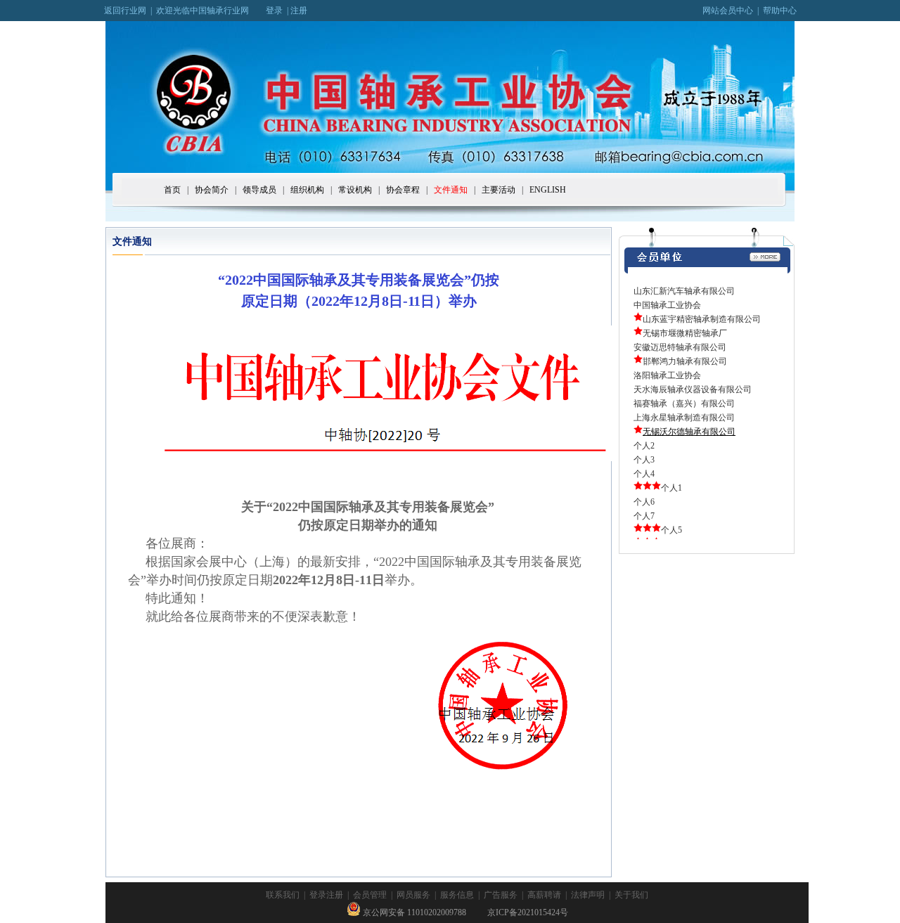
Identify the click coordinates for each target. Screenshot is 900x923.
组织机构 (307, 190)
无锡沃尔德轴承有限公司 (689, 432)
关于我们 (631, 895)
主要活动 (498, 190)
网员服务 (413, 895)
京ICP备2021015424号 (527, 912)
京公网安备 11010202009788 (413, 912)
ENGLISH (547, 190)
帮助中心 (780, 10)
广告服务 (501, 895)
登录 (274, 10)
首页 (172, 190)
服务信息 (457, 895)
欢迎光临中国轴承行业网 (211, 10)
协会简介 (212, 190)
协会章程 (403, 190)
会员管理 (370, 895)
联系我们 (283, 895)
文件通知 (451, 190)
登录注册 (326, 895)
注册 (298, 10)
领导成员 (259, 190)
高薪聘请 (544, 895)
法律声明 (588, 895)
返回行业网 (125, 10)
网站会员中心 (727, 10)
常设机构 (355, 190)
